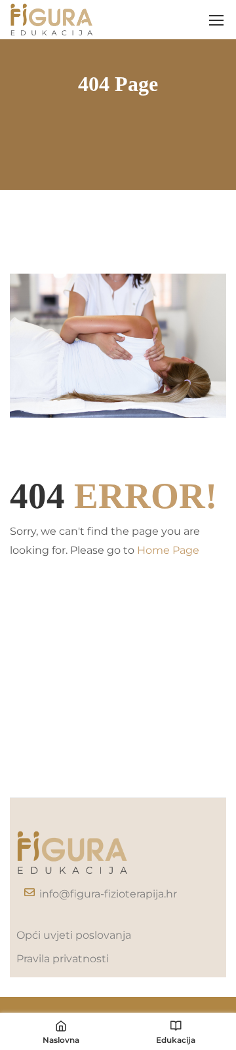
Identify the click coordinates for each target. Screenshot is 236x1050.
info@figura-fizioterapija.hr (108, 894)
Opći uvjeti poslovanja (73, 935)
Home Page (168, 550)
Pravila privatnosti (62, 958)
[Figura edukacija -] (52, 19)
